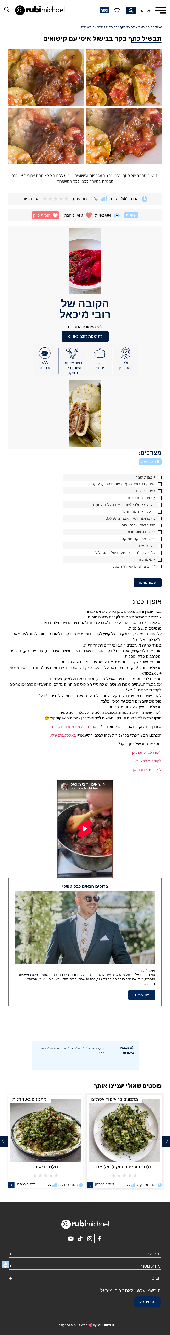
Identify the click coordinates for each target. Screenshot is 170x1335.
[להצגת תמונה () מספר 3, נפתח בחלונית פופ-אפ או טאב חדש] (124, 136)
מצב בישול (149, 462)
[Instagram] (90, 1238)
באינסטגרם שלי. (63, 735)
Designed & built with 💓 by (85, 1325)
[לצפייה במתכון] (90, 1185)
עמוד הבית (155, 27)
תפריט (146, 10)
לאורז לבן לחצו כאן (147, 752)
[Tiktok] (80, 1238)
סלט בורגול (124, 1166)
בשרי (141, 27)
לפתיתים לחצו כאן (147, 770)
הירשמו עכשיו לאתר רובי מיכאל (130, 1290)
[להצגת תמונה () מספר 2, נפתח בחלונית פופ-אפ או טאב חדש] (46, 77)
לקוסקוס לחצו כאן (147, 761)
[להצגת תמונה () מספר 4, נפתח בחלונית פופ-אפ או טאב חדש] (46, 136)
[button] (45, 215)
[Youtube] (70, 1238)
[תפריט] (160, 10)
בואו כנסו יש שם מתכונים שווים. (75, 727)
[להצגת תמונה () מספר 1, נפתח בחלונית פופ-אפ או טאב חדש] (124, 77)
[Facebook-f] (99, 1238)
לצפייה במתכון (104, 1184)
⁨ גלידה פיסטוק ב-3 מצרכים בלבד (45, 1166)
